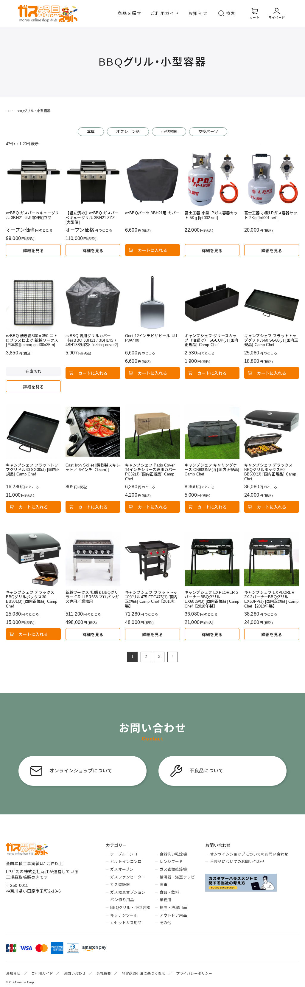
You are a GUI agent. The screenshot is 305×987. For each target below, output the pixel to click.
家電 (163, 884)
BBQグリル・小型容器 (130, 907)
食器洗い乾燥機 (173, 854)
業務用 (165, 900)
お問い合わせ (74, 973)
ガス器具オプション (127, 892)
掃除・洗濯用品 (173, 907)
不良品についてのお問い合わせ (237, 861)
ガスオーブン (121, 869)
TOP (9, 111)
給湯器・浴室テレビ (177, 877)
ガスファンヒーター (127, 877)
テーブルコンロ (123, 854)
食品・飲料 (169, 892)
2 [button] (146, 656)
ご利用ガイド (164, 13)
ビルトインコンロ (125, 861)
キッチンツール (124, 915)
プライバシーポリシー (194, 973)
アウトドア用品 (173, 915)
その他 (165, 923)
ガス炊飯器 (120, 884)
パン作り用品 (122, 900)
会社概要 (104, 973)
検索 (230, 13)
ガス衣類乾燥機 (173, 869)
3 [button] (159, 656)
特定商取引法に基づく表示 (143, 973)
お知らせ (198, 13)
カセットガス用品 (125, 923)
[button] (172, 657)
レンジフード (171, 861)
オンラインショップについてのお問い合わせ (249, 854)
